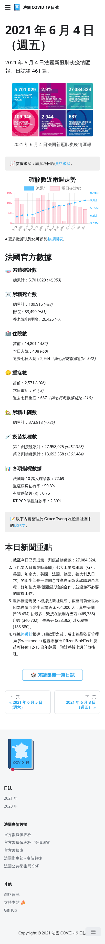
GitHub (10, 910)
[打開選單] (93, 931)
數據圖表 (55, 238)
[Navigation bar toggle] (7, 7)
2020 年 (11, 806)
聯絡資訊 (12, 894)
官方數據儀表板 (17, 834)
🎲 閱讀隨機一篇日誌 (53, 675)
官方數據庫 (13, 850)
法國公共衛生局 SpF (21, 866)
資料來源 (63, 163)
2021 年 (11, 798)
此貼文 (20, 525)
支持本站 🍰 (14, 902)
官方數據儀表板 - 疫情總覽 (27, 842)
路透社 (26, 634)
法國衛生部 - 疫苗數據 (23, 858)
